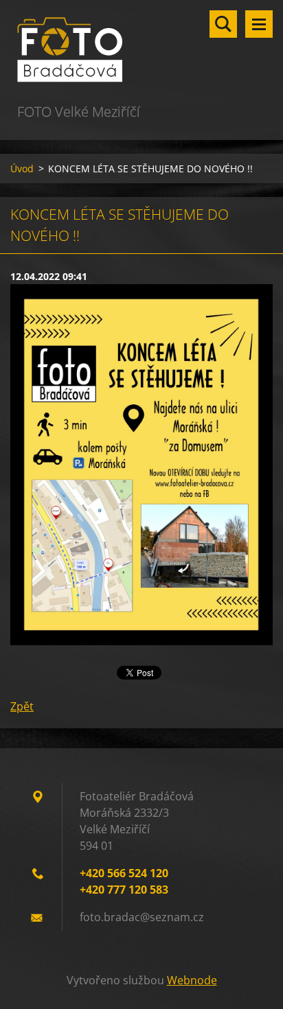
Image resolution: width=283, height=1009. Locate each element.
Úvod (22, 168)
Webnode (192, 980)
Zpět (22, 706)
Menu (259, 24)
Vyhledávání (223, 24)
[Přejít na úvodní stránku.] (141, 50)
